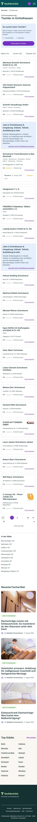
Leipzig (21, 757)
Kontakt (9, 808)
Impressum (29, 811)
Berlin (3, 744)
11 (33, 518)
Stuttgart (21, 753)
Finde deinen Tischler (18, 43)
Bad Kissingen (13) (7, 541)
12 (4, 521)
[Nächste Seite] (34, 521)
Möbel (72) (5, 53)
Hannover (4, 771)
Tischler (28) (17, 53)
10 (28, 518)
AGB (23, 811)
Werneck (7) (5, 568)
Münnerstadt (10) (7, 554)
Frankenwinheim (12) (8, 551)
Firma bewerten (29, 76)
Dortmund (5, 762)
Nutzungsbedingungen (13, 811)
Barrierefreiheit (27, 808)
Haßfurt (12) (5, 548)
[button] (29, 3)
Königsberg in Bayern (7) (10, 571)
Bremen (4, 766)
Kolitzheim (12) (6, 544)
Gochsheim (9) (6, 561)
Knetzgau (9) (5, 564)
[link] (18, 70)
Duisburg (4, 775)
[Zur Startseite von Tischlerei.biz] (9, 3)
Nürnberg (21, 771)
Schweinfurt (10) (7, 558)
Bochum (21, 775)
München (4, 748)
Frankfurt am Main (7, 753)
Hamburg (21, 744)
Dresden (21, 766)
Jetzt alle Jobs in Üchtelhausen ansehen (21, 146)
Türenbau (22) (31, 53)
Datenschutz (17, 808)
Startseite (4, 10)
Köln (20, 748)
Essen (20, 762)
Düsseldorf (5, 757)
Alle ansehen (31, 737)
